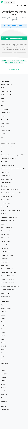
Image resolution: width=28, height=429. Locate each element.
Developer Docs (5, 112)
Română (3, 377)
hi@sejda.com (5, 409)
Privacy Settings (5, 130)
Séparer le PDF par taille (8, 276)
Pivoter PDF (4, 245)
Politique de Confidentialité (20, 52)
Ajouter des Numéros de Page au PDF (12, 155)
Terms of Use (5, 120)
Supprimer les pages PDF (8, 289)
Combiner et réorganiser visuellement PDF (13, 169)
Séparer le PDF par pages (8, 272)
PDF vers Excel (5, 231)
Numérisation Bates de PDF (9, 217)
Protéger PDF (5, 248)
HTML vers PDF (5, 203)
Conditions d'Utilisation (7, 52)
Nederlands (4, 363)
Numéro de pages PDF (7, 220)
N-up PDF (3, 213)
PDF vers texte (5, 238)
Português (4, 373)
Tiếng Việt (4, 394)
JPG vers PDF (5, 207)
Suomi (3, 384)
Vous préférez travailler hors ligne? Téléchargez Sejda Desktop (14, 61)
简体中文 (3, 346)
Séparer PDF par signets (8, 282)
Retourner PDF (5, 262)
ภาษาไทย (3, 391)
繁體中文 (3, 349)
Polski (3, 370)
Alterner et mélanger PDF (8, 158)
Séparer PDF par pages (7, 279)
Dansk (3, 315)
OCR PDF (3, 224)
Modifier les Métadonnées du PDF (11, 210)
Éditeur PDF (4, 186)
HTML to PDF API (6, 109)
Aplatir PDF (4, 162)
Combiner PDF (5, 172)
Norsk (2, 367)
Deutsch (3, 311)
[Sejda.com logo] (2, 2)
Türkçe (3, 398)
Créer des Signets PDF (7, 179)
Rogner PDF (4, 265)
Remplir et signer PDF (7, 255)
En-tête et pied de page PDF (9, 189)
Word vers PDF (5, 296)
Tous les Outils (9, 2)
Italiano (3, 336)
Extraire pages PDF (6, 196)
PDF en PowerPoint (6, 227)
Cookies (3, 127)
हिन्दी (2, 353)
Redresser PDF (5, 251)
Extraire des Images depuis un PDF (11, 193)
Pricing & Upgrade (6, 84)
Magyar (3, 360)
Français (3, 332)
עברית (2, 356)
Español (3, 325)
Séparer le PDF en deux (8, 269)
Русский (3, 380)
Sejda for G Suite (6, 91)
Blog (2, 101)
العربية (3, 304)
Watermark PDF (5, 293)
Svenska (3, 387)
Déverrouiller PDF (6, 182)
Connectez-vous (21, 5)
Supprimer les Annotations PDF (10, 286)
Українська (4, 401)
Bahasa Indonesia (6, 308)
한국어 (3, 342)
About (2, 98)
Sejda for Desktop (6, 88)
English (3, 322)
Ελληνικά (3, 329)
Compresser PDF (6, 175)
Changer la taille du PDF (8, 165)
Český (2, 318)
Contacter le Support (14, 69)
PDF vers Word (5, 241)
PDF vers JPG (5, 234)
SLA (2, 137)
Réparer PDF (4, 258)
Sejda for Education (6, 95)
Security (3, 133)
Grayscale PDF (5, 200)
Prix (14, 5)
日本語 (3, 339)
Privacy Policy (5, 123)
